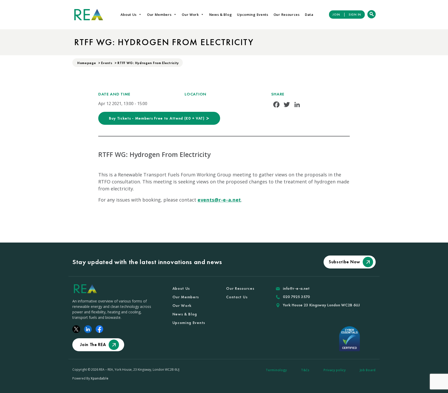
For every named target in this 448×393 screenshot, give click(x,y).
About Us (129, 14)
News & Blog (220, 14)
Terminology (276, 370)
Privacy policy (335, 370)
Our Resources (287, 14)
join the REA (93, 344)
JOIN (336, 14)
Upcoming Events (252, 14)
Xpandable (99, 378)
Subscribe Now (344, 262)
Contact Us (236, 297)
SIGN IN (355, 14)
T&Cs (305, 370)
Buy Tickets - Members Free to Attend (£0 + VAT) (157, 118)
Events (106, 63)
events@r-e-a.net (219, 200)
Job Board (368, 370)
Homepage (86, 63)
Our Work (190, 14)
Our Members (159, 14)
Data (309, 14)
